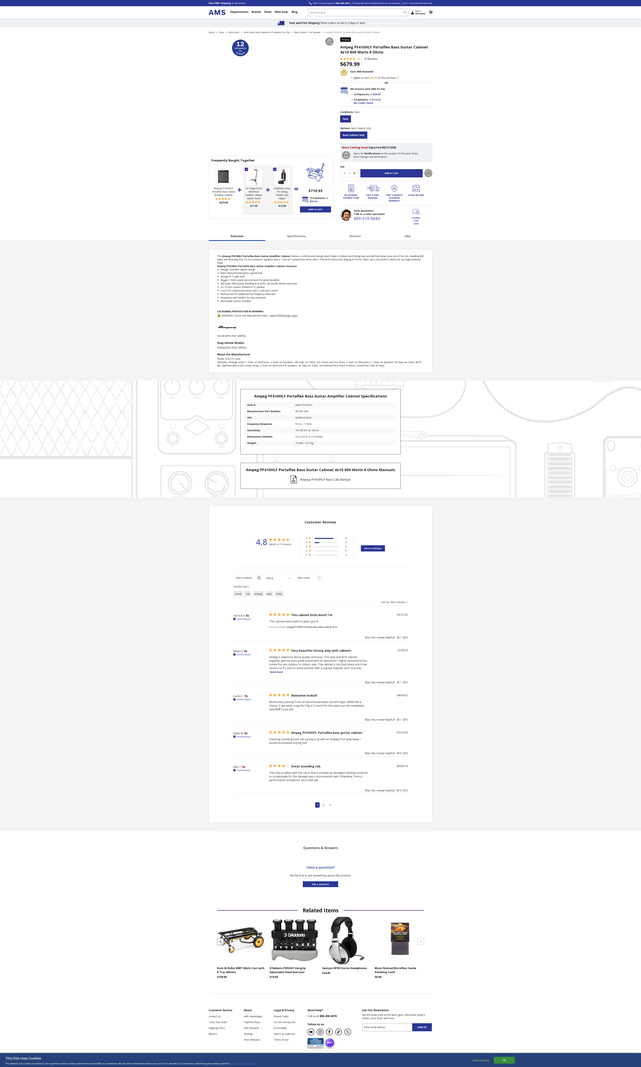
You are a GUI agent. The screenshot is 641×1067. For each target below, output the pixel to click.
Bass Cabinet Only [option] (354, 135)
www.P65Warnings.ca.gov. (284, 315)
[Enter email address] (390, 1027)
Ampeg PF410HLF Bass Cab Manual (325, 479)
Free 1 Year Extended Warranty (417, 3)
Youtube (311, 1032)
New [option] (345, 118)
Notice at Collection (284, 1033)
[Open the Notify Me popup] (346, 155)
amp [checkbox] (269, 593)
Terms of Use (281, 1039)
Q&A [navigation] (407, 236)
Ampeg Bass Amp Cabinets (232, 347)
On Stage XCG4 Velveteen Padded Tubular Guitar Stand (253, 193)
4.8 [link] (358, 58)
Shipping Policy (217, 1028)
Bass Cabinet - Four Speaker (307, 32)
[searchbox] (244, 577)
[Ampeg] (227, 332)
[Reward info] (398, 77)
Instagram (320, 1032)
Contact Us (215, 1016)
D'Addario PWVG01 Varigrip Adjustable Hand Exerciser (288, 970)
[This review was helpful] (398, 637)
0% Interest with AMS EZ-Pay (367, 89)
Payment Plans (252, 1022)
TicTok (338, 1032)
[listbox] (386, 119)
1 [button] (317, 805)
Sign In (420, 12)
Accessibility (280, 1028)
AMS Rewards (251, 1028)
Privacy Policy (281, 1016)
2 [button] (323, 805)
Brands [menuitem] (256, 12)
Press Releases (252, 1039)
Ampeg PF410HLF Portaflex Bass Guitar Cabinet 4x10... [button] (312, 627)
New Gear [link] (281, 12)
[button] (430, 12)
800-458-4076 (328, 1016)
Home (212, 32)
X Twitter (347, 1032)
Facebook (329, 1032)
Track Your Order (218, 1022)
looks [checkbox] (279, 593)
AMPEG (242, 335)
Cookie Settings (480, 1059)
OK (504, 1059)
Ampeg (345, 39)
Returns (213, 1033)
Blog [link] (295, 12)
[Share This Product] (329, 41)
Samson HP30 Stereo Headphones (344, 968)
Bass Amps (234, 32)
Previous (220, 941)
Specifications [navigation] (296, 236)
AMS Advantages (253, 1016)
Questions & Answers (320, 848)
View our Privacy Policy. (243, 1063)
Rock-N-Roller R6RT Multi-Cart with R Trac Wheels (240, 970)
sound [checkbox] (238, 593)
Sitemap (248, 1033)
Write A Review (372, 548)
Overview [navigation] (237, 236)
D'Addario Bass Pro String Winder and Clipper (282, 193)
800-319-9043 (367, 218)
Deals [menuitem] (268, 12)
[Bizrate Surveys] (319, 1045)
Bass (221, 32)
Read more (276, 672)
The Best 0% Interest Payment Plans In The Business (376, 3)
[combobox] (358, 12)
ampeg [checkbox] (258, 593)
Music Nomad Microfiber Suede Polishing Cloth (395, 970)
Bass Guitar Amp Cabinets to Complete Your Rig (266, 32)
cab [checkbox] (248, 593)
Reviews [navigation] (355, 236)
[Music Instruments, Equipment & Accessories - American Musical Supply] (217, 12)
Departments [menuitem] (239, 12)
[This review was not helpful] (404, 637)
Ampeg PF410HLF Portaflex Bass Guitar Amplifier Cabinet (223, 192)
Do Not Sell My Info (284, 1022)
